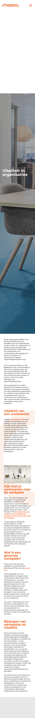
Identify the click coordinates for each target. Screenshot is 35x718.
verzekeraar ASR (17, 419)
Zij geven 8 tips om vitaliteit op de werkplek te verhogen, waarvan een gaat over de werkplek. (17, 515)
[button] (30, 5)
